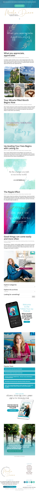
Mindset (23, 57)
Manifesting (19, 57)
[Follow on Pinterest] (31, 482)
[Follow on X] (29, 482)
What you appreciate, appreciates (14, 54)
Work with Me (29, 466)
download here (19, 5)
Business (5, 57)
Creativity (8, 150)
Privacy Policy (29, 473)
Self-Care (22, 104)
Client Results (29, 468)
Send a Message (29, 472)
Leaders (17, 150)
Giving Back (29, 469)
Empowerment (9, 57)
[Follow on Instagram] (27, 482)
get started (10, 486)
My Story (29, 465)
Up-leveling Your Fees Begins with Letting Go (18, 147)
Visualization (27, 57)
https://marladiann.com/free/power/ (19, 456)
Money (23, 150)
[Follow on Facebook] (25, 482)
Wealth (30, 150)
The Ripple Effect (12, 191)
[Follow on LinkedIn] (34, 482)
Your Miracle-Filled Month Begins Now (16, 101)
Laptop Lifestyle (14, 57)
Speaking (29, 471)
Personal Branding (31, 241)
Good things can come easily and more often (17, 237)
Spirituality (25, 104)
